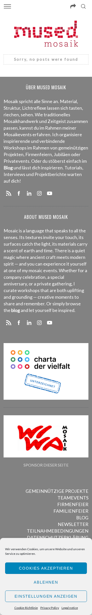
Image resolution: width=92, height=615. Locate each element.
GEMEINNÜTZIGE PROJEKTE (57, 491)
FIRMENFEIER (72, 504)
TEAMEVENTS (72, 497)
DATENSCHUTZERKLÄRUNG (57, 537)
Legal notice (70, 608)
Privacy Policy (49, 608)
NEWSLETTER (73, 524)
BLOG (82, 517)
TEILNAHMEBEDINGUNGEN (57, 531)
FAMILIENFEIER (70, 511)
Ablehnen (46, 582)
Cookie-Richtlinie (26, 608)
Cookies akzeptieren (46, 568)
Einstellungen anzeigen (46, 596)
